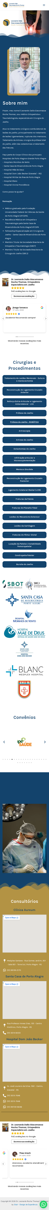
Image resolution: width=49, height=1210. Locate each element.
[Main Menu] (44, 5)
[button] (46, 318)
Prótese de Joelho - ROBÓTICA (24, 422)
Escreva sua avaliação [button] (24, 296)
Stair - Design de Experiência (25, 1205)
